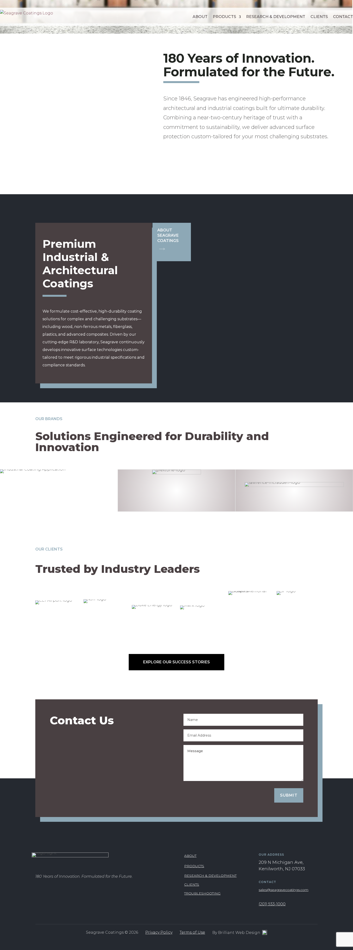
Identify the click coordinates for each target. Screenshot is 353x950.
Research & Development (275, 16)
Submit (289, 795)
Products (224, 16)
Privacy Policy (158, 932)
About (200, 16)
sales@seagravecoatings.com (283, 890)
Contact (343, 16)
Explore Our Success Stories (176, 662)
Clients (319, 16)
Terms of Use (192, 932)
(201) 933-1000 (272, 904)
